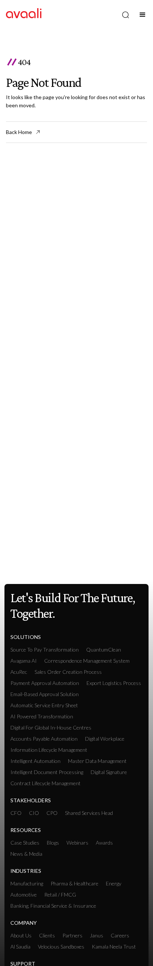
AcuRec (18, 672)
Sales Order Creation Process (68, 672)
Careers (120, 935)
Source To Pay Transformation (44, 649)
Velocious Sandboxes (61, 946)
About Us (21, 935)
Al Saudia (20, 946)
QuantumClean (103, 649)
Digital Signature (109, 772)
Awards (104, 842)
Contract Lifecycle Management (45, 783)
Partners (72, 935)
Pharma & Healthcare (74, 883)
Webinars (77, 842)
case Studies (24, 842)
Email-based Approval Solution (44, 694)
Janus (96, 935)
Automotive (23, 894)
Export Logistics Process (114, 683)
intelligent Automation (35, 761)
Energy (113, 883)
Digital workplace (104, 738)
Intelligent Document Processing (46, 772)
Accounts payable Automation (44, 738)
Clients (47, 935)
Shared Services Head (89, 813)
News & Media (26, 854)
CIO (34, 813)
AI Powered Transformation (41, 716)
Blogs (53, 842)
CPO (52, 813)
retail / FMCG (60, 894)
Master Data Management (97, 761)
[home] (24, 14)
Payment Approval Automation (44, 683)
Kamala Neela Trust (114, 946)
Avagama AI (23, 660)
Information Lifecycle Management (48, 750)
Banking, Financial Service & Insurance (53, 906)
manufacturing (26, 883)
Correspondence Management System (87, 660)
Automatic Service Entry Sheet (44, 705)
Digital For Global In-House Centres (50, 727)
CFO (16, 813)
